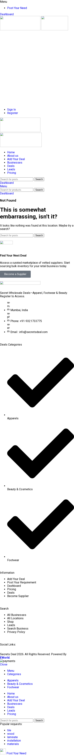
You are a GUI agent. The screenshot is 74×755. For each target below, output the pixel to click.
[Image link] (20, 283)
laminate (12, 737)
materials (13, 744)
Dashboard (7, 14)
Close (3, 664)
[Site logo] (20, 29)
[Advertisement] (37, 68)
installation (14, 740)
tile (9, 730)
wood (10, 733)
